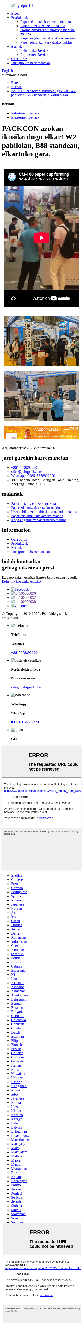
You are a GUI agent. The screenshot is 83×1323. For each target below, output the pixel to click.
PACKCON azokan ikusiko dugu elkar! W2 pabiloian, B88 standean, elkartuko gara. (43, 93)
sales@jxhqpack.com (26, 472)
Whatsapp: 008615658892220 (33, 476)
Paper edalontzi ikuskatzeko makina (46, 42)
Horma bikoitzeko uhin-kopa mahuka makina (44, 512)
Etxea (15, 13)
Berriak (16, 46)
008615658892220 (25, 722)
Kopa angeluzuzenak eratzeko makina (48, 38)
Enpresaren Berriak (34, 55)
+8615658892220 (24, 467)
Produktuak (19, 17)
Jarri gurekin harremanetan (30, 63)
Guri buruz (19, 59)
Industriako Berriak (34, 51)
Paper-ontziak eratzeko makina (42, 26)
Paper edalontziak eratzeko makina (45, 22)
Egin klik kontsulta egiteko (21, 581)
